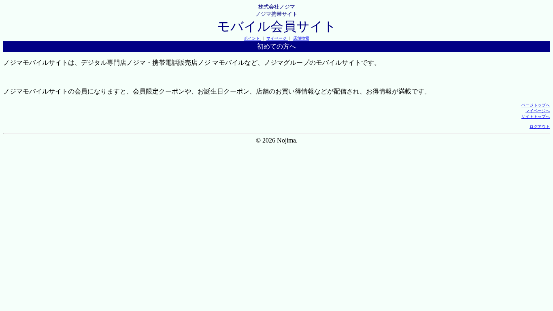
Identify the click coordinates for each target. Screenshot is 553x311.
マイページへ (537, 111)
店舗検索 (301, 38)
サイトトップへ (535, 116)
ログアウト (540, 126)
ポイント (252, 38)
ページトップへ (535, 105)
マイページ (277, 38)
